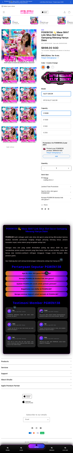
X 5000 (45, 113)
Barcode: (56, 43)
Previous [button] (2, 2)
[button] (4, 12)
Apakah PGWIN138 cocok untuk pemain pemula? (36, 284)
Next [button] (70, 2)
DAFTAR (36, 447)
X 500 (45, 126)
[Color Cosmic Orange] (43, 67)
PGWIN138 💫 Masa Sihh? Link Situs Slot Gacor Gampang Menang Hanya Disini (18, 2)
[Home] (26, 12)
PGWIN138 (33, 442)
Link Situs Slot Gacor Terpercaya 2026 (51, 2)
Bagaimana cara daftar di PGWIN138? (36, 289)
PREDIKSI (51, 450)
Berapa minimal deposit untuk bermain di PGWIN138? (36, 294)
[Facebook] (42, 209)
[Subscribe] (48, 419)
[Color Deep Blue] (48, 67)
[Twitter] (45, 209)
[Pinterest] (49, 209)
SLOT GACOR (48, 94)
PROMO (8, 450)
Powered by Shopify (42, 442)
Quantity (44, 163)
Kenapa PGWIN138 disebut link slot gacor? (36, 279)
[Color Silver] (52, 67)
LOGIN (21, 450)
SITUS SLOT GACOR (50, 100)
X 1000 (45, 120)
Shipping (52, 50)
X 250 (45, 133)
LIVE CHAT (65, 450)
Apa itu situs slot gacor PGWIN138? (36, 273)
